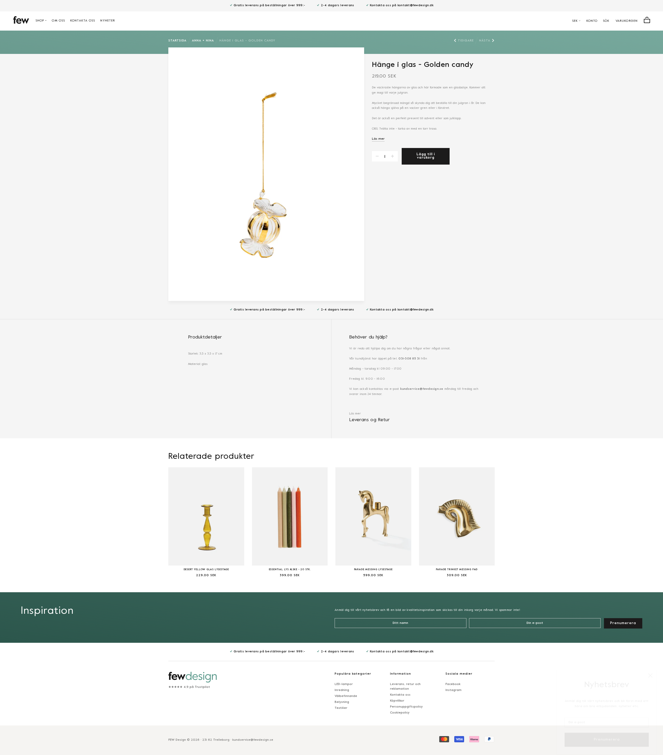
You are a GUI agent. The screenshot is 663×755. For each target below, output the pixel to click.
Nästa (484, 40)
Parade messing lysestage (373, 569)
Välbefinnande (346, 696)
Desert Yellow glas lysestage (206, 569)
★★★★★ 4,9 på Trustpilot (189, 687)
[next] (507, 519)
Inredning (342, 690)
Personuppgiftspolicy (406, 706)
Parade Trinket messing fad (457, 569)
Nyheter (107, 20)
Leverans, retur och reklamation (405, 686)
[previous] (155, 519)
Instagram (453, 690)
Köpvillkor (397, 700)
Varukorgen (627, 21)
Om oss (58, 20)
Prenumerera (607, 733)
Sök (606, 21)
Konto (592, 21)
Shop (39, 20)
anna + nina (203, 40)
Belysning (342, 702)
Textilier (341, 708)
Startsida (177, 40)
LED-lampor (344, 684)
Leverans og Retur (369, 420)
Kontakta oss (82, 20)
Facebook (452, 684)
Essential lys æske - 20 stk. (290, 569)
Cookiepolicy (399, 712)
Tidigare (466, 40)
